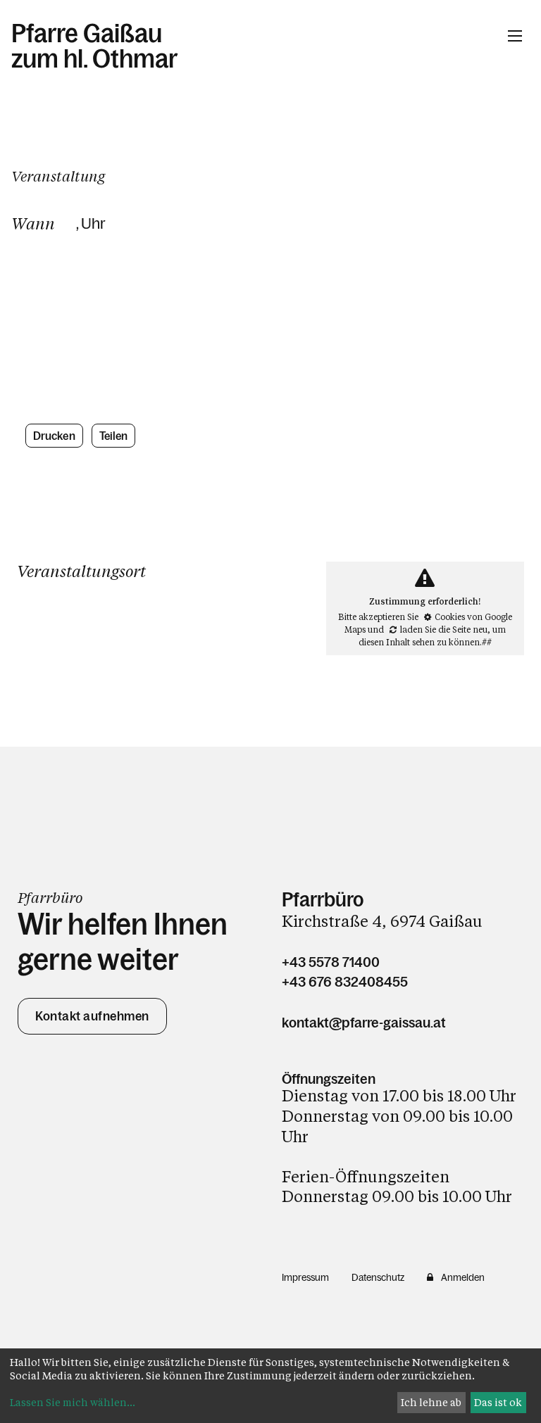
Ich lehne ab (431, 1402)
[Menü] (515, 36)
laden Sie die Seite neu (443, 629)
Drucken (54, 435)
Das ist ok (498, 1402)
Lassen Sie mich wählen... (72, 1402)
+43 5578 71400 (331, 962)
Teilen (113, 435)
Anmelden (463, 1277)
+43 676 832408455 (345, 981)
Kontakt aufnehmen (92, 1016)
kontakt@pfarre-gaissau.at (364, 1022)
